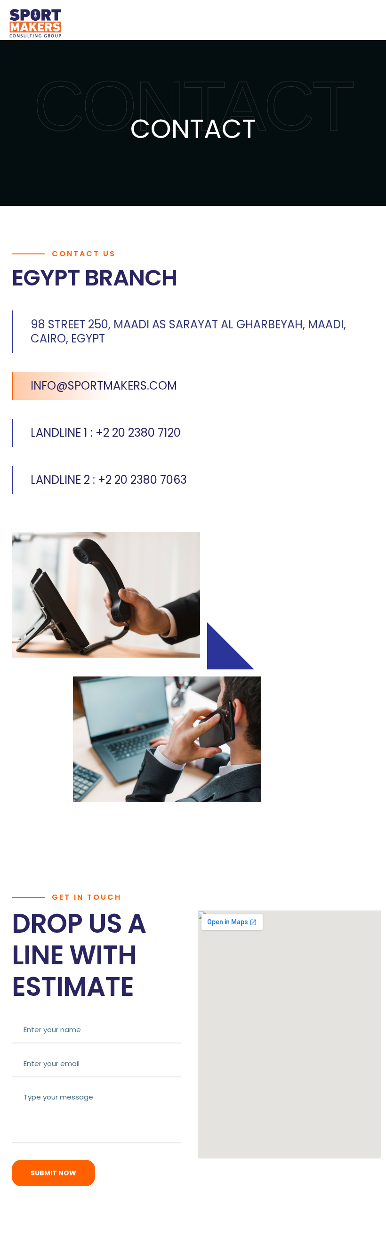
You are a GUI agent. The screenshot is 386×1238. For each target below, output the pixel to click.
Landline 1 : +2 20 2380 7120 (106, 432)
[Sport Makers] (35, 23)
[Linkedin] (10, 616)
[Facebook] (10, 637)
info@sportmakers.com (104, 385)
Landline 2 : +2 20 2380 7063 (109, 480)
